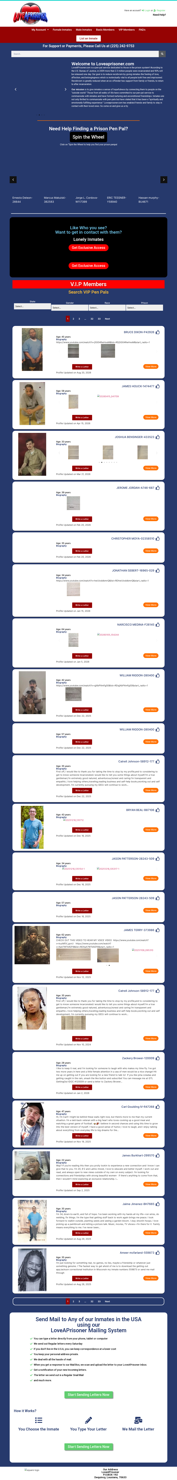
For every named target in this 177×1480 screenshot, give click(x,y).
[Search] (162, 54)
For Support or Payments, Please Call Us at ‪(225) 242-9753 (88, 46)
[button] (15, 89)
